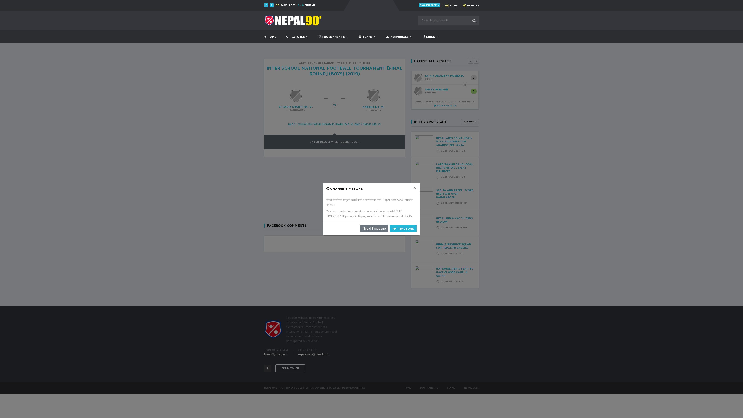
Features (297, 37)
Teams (367, 37)
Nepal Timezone (374, 228)
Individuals (399, 37)
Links (430, 37)
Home (271, 37)
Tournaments (333, 37)
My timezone (403, 228)
